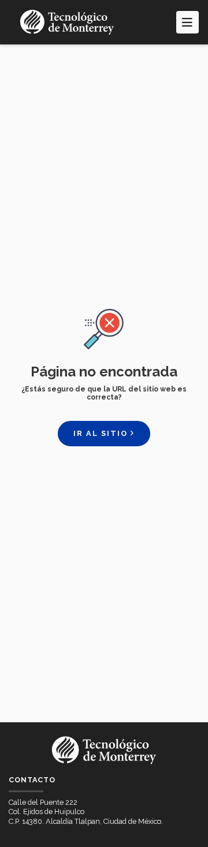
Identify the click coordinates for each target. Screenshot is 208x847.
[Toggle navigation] (187, 22)
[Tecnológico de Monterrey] (67, 22)
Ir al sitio (102, 433)
